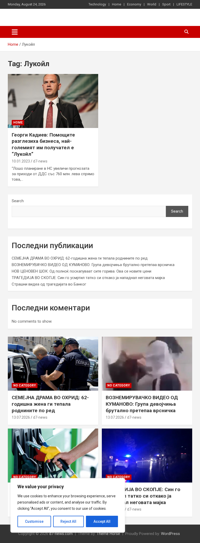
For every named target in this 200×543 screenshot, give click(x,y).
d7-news (40, 161)
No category (24, 385)
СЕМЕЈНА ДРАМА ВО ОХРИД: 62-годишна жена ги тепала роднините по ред (80, 258)
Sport (166, 4)
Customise (34, 521)
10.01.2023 (21, 161)
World (151, 4)
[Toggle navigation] (15, 32)
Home (116, 4)
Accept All (101, 521)
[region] (67, 505)
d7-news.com (61, 533)
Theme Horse (108, 533)
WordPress (170, 533)
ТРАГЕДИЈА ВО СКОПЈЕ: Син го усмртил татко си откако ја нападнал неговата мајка (88, 277)
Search (18, 201)
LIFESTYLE (184, 4)
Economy (134, 4)
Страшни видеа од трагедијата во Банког (49, 284)
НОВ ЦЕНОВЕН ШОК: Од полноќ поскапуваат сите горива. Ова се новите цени (81, 271)
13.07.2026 (21, 417)
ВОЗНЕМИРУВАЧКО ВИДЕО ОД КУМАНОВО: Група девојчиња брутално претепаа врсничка (93, 264)
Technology (97, 4)
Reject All (68, 521)
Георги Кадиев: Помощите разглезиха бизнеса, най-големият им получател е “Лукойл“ (43, 144)
